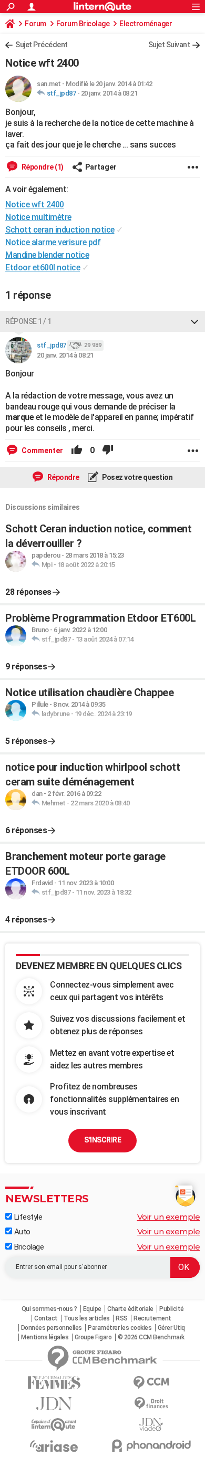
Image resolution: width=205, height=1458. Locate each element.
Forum (35, 23)
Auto (21, 1231)
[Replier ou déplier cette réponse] (194, 321)
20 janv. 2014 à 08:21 (109, 93)
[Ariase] (53, 1446)
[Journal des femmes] (53, 1382)
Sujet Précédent (41, 44)
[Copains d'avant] (53, 1424)
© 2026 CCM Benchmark (151, 1337)
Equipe (92, 1309)
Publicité (171, 1309)
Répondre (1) (42, 167)
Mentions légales (44, 1337)
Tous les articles (87, 1318)
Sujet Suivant (169, 44)
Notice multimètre (38, 217)
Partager (101, 167)
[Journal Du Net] (53, 1403)
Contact (46, 1318)
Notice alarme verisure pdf (52, 242)
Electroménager (145, 23)
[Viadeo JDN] (151, 1424)
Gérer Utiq (171, 1327)
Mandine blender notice (47, 255)
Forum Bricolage (83, 23)
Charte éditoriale (130, 1309)
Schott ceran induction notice (60, 230)
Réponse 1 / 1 (28, 321)
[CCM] (151, 1382)
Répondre (62, 477)
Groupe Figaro (93, 1337)
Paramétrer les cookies (119, 1327)
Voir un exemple (168, 1217)
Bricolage (28, 1247)
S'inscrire (102, 1140)
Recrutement (152, 1318)
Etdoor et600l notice (42, 267)
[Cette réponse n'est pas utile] (108, 450)
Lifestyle (27, 1217)
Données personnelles (51, 1327)
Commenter (41, 450)
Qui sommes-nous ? (49, 1309)
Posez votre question (137, 477)
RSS (122, 1318)
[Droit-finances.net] (151, 1403)
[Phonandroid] (151, 1445)
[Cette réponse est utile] (77, 450)
